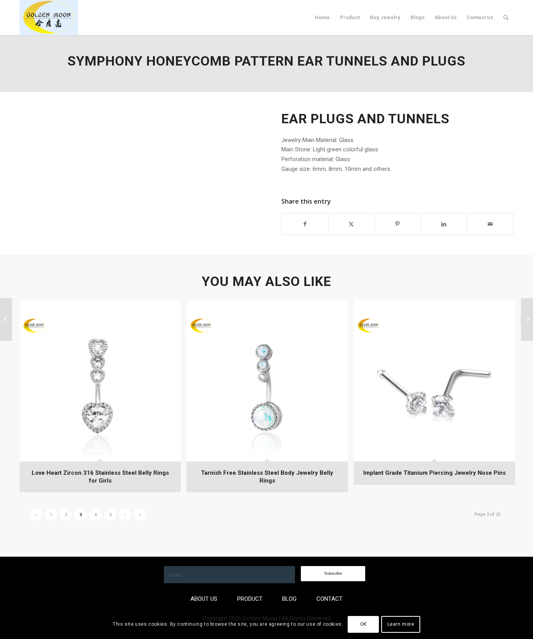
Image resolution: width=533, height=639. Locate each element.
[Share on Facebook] (305, 224)
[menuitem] (322, 17)
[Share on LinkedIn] (444, 224)
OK (363, 624)
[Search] (505, 17)
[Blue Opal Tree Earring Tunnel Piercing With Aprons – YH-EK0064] (6, 319)
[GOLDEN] (49, 17)
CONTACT (329, 598)
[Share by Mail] (490, 224)
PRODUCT (250, 598)
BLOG (289, 598)
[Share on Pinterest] (398, 224)
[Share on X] (352, 224)
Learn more (400, 624)
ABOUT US (203, 598)
